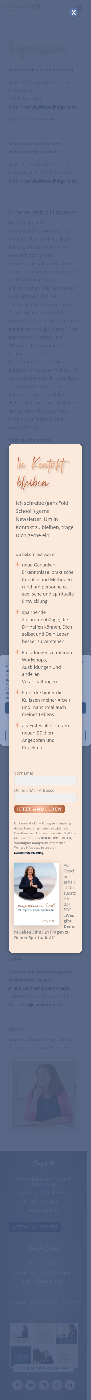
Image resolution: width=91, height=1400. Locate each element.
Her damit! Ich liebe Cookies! (45, 707)
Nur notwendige (46, 721)
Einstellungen (45, 735)
